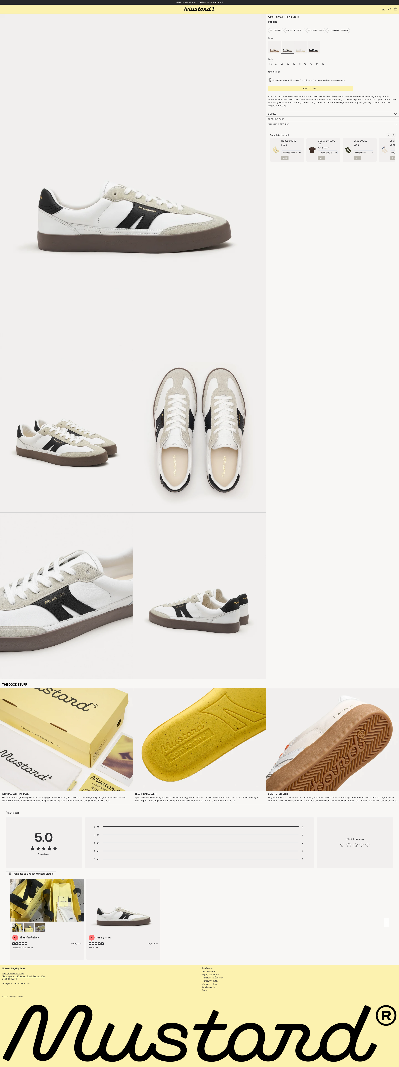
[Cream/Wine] (274, 47)
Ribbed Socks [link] (288, 141)
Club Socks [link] (360, 141)
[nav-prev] (12, 922)
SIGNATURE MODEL (295, 30)
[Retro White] (300, 47)
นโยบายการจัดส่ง (209, 984)
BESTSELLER (276, 30)
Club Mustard (208, 971)
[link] (276, 149)
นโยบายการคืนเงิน (210, 981)
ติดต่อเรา (205, 990)
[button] (389, 9)
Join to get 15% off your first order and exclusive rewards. (309, 80)
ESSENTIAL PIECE (316, 30)
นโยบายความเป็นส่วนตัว (212, 977)
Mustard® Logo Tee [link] (326, 142)
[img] (44, 848)
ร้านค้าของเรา (208, 968)
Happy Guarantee (210, 974)
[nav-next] (386, 922)
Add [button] (285, 158)
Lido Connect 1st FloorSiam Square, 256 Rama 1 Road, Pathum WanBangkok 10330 (23, 973)
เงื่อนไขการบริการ (210, 987)
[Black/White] (313, 47)
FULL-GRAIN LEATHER (338, 30)
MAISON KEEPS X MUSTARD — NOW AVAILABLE (199, 2)
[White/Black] (287, 47)
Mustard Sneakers (16, 997)
